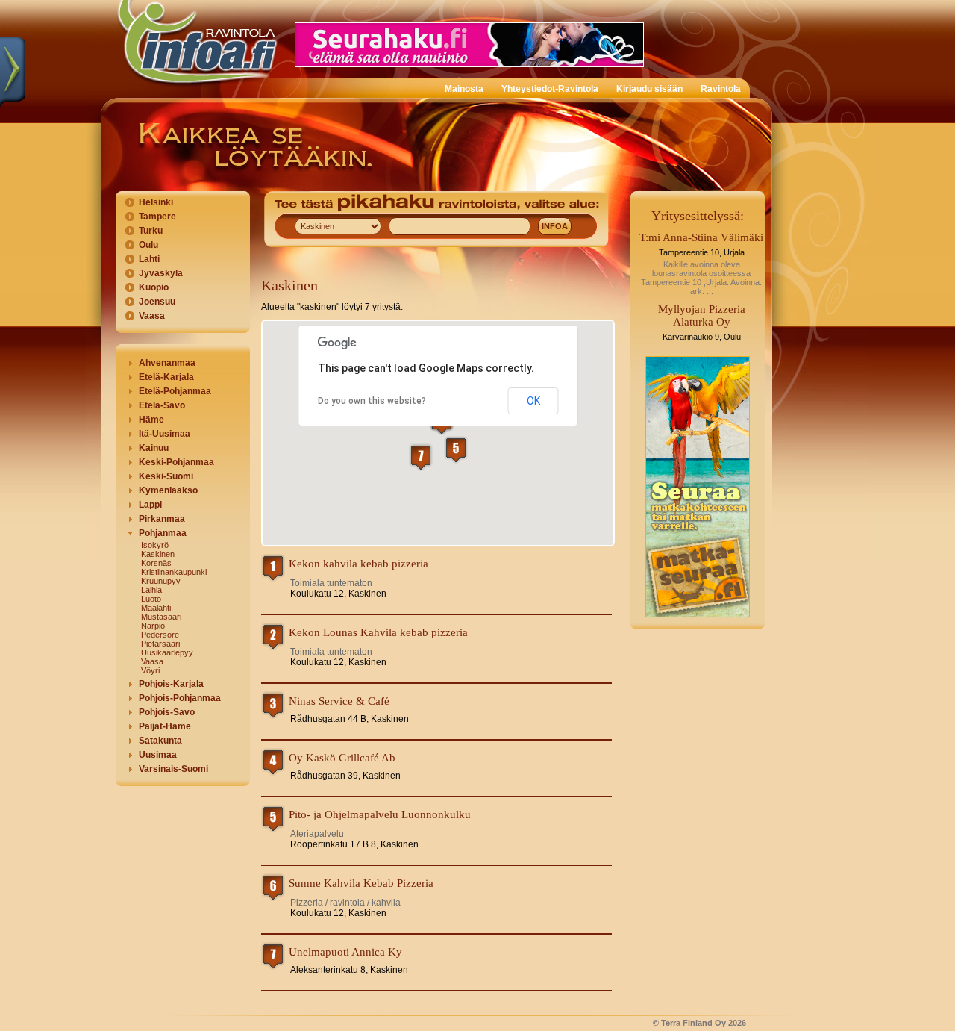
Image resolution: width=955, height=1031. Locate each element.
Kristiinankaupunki (174, 571)
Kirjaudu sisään (649, 89)
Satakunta (160, 740)
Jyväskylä (161, 273)
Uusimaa (158, 755)
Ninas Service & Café (339, 701)
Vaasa (152, 316)
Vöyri (150, 670)
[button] (456, 450)
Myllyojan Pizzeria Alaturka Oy (701, 315)
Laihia (151, 589)
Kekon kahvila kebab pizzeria (358, 564)
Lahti (149, 259)
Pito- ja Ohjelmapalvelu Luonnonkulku (380, 814)
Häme (151, 419)
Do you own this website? (372, 401)
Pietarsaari (160, 643)
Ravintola (721, 89)
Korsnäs (156, 562)
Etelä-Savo (162, 405)
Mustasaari (161, 616)
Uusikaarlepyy (167, 652)
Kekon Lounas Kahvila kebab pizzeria (378, 632)
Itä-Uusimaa (164, 434)
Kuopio (154, 287)
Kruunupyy (161, 580)
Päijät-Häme (165, 726)
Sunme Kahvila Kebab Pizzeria (361, 883)
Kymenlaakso (168, 490)
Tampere (157, 216)
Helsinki (156, 202)
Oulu (148, 245)
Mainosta (464, 89)
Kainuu (154, 448)
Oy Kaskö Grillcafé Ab (342, 758)
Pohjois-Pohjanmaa (180, 698)
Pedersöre (160, 634)
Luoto (151, 598)
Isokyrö (155, 545)
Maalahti (156, 607)
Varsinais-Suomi (173, 769)
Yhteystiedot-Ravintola (549, 89)
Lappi (150, 504)
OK (533, 401)
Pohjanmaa (163, 533)
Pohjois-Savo (167, 712)
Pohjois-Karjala (171, 684)
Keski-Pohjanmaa (176, 462)
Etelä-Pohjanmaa (175, 391)
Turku (151, 230)
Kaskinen (158, 553)
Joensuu (157, 301)
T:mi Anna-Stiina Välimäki (701, 237)
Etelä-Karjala (166, 377)
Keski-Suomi (166, 476)
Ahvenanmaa (167, 363)
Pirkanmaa (162, 519)
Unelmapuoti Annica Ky (345, 952)
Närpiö (153, 625)
